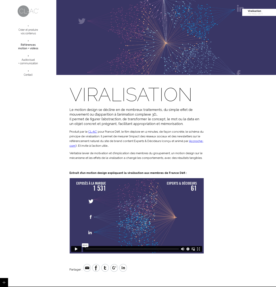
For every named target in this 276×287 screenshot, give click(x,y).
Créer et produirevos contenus (28, 30)
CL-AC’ (92, 131)
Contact (28, 73)
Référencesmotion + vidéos (28, 45)
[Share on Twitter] (105, 269)
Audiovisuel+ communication (28, 60)
